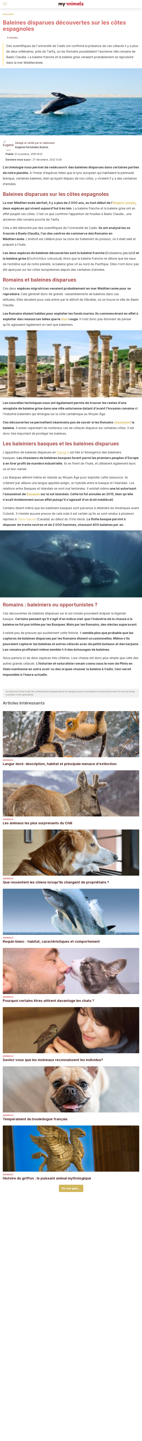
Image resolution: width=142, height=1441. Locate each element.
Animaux (8, 760)
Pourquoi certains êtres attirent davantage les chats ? (48, 1001)
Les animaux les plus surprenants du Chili (37, 823)
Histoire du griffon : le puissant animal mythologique (47, 1178)
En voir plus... (71, 1188)
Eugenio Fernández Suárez (31, 147)
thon (64, 319)
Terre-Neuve (26, 519)
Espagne (63, 452)
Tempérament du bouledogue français (35, 1119)
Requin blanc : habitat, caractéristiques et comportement (51, 941)
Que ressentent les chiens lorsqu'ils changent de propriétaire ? (56, 882)
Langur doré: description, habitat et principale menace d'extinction (60, 764)
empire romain (124, 203)
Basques (33, 494)
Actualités (8, 14)
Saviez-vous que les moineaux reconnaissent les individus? (53, 1060)
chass (118, 422)
